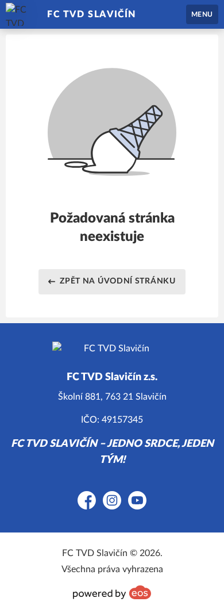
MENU (202, 14)
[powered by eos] (112, 592)
